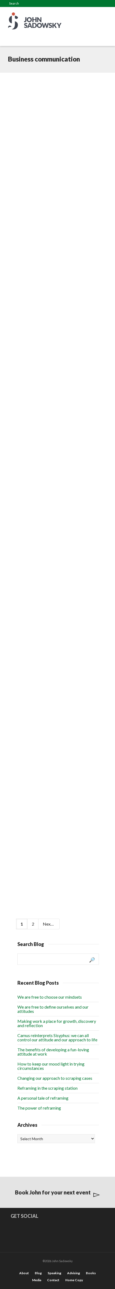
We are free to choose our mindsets (49, 996)
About (24, 1273)
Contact (53, 1280)
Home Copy (74, 1280)
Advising (73, 1273)
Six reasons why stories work (56, 762)
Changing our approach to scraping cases (54, 1078)
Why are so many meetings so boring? (57, 357)
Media (36, 1280)
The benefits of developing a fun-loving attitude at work (53, 1051)
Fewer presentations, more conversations (54, 594)
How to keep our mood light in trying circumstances (51, 1066)
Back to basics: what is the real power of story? (53, 838)
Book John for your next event (53, 1192)
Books (91, 1273)
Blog (38, 1273)
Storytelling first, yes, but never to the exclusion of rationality (52, 184)
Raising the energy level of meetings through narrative (55, 436)
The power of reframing (39, 1107)
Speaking (54, 1273)
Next (48, 923)
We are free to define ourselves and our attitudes (53, 1009)
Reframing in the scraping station (47, 1088)
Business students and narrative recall (50, 271)
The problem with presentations (44, 515)
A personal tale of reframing (42, 1097)
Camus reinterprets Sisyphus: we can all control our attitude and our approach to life (57, 1037)
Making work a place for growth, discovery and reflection (56, 1023)
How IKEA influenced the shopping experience (52, 679)
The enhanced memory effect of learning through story (54, 93)
